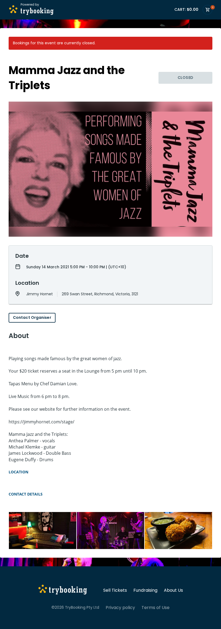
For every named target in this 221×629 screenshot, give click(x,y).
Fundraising (145, 590)
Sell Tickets (115, 590)
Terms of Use (155, 608)
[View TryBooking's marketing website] (62, 590)
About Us (173, 590)
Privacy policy (120, 608)
